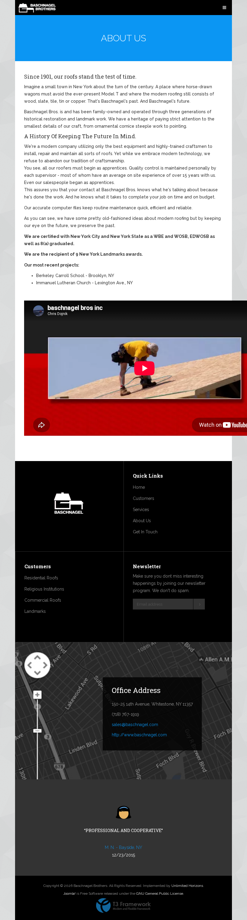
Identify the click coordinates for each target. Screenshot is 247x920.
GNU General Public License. (160, 893)
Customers (143, 498)
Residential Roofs (41, 577)
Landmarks (35, 611)
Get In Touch (145, 531)
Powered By (123, 905)
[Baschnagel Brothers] (37, 8)
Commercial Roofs (42, 600)
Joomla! (69, 893)
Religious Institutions (44, 589)
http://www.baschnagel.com (139, 734)
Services (141, 509)
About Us (142, 520)
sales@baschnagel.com (135, 724)
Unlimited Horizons (187, 886)
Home (139, 487)
